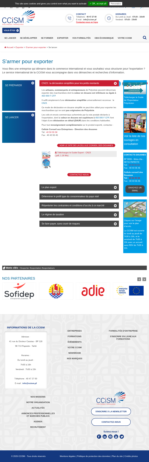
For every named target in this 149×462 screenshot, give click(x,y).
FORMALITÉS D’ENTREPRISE (123, 331)
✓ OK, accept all (97, 3)
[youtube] (116, 436)
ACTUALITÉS (38, 408)
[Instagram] (110, 436)
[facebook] (99, 436)
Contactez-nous (79, 175)
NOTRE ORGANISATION (38, 402)
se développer (28, 38)
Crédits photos (131, 456)
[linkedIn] (105, 436)
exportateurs (49, 268)
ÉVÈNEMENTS (74, 342)
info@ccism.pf (89, 19)
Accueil (9, 47)
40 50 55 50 (134, 165)
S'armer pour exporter (36, 47)
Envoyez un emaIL (135, 189)
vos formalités (81, 38)
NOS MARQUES (74, 358)
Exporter (19, 47)
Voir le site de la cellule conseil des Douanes (86, 145)
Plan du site (117, 456)
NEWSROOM (74, 353)
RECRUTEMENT (38, 427)
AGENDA (38, 421)
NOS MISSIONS (38, 397)
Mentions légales (67, 456)
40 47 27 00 (91, 17)
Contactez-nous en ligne (87, 22)
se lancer (10, 38)
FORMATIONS (74, 336)
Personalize (116, 4)
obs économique (104, 38)
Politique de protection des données (93, 456)
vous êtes (9, 30)
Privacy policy (130, 3)
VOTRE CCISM (75, 347)
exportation (36, 268)
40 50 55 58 (51, 132)
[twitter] (122, 436)
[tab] (79, 83)
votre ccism (125, 38)
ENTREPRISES (75, 331)
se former (47, 38)
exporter (62, 38)
